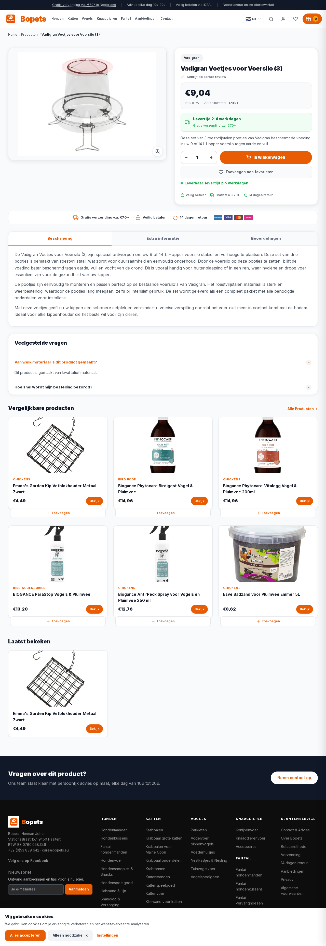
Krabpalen (154, 830)
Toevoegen (60, 513)
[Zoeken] (271, 19)
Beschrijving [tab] (60, 238)
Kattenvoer (155, 893)
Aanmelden (79, 889)
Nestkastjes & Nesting (209, 860)
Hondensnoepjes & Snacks (117, 871)
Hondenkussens (114, 838)
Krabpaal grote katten (164, 838)
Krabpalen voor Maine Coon (159, 849)
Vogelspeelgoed (205, 877)
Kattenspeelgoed (160, 885)
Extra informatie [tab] (163, 238)
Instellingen (107, 935)
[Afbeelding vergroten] (158, 151)
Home (12, 34)
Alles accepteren (25, 935)
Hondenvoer (111, 860)
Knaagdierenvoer (250, 838)
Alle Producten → (303, 409)
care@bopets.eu (55, 850)
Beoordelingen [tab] (266, 238)
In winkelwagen (269, 157)
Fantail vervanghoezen (249, 900)
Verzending (291, 855)
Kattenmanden (158, 877)
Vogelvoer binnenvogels (202, 841)
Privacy (287, 879)
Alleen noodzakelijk (70, 935)
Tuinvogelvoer (203, 869)
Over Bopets (291, 838)
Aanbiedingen (292, 871)
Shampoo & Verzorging (110, 902)
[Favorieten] (295, 19)
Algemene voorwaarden (292, 891)
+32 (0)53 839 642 (23, 850)
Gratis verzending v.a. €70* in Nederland (84, 5)
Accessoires (246, 846)
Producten (29, 34)
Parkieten (199, 830)
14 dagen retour (294, 863)
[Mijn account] (283, 19)
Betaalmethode (293, 846)
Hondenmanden (114, 830)
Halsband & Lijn (113, 891)
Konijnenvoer (247, 830)
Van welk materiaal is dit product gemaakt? (56, 362)
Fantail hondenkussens (249, 886)
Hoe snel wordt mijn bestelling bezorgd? (53, 387)
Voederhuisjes (203, 852)
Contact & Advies (295, 830)
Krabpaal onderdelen (164, 860)
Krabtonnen (155, 869)
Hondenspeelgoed (117, 883)
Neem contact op (294, 777)
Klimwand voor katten (164, 901)
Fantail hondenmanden (114, 849)
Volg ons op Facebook (28, 860)
